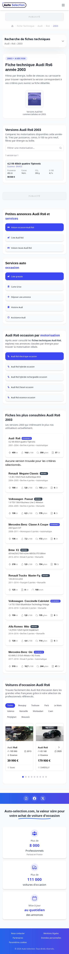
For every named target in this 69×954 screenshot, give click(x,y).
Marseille (23, 711)
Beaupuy (22, 705)
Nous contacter (18, 933)
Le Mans (58, 705)
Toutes (10, 705)
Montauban (38, 711)
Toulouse (35, 705)
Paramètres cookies (18, 942)
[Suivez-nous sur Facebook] (34, 798)
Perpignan (11, 717)
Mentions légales (51, 933)
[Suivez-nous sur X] (43, 798)
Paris (46, 705)
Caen (50, 711)
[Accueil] (12, 26)
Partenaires (18, 938)
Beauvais (26, 717)
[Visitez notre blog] (26, 798)
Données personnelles (51, 938)
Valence (10, 711)
